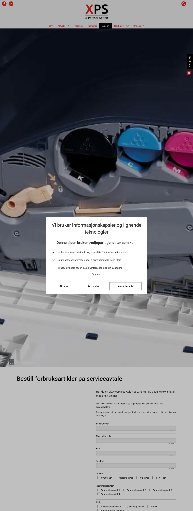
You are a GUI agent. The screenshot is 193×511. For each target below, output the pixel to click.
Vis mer (96, 274)
